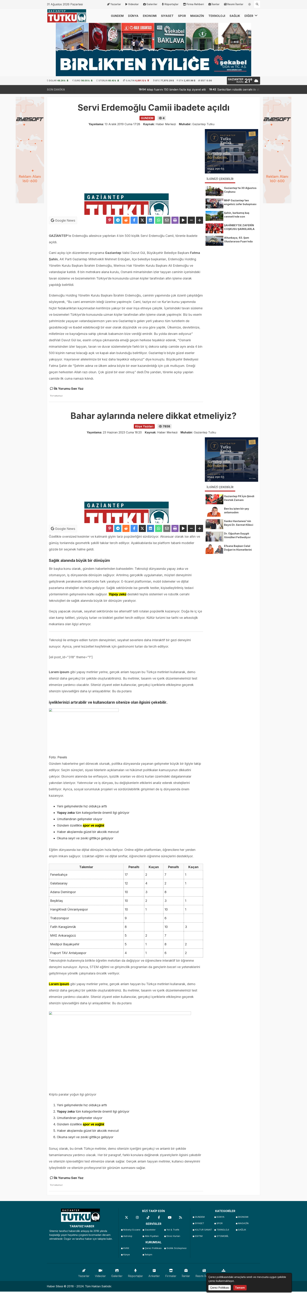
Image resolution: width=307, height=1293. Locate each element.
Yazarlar (115, 4)
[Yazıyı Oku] (183, 220)
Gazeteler (150, 1229)
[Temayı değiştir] (249, 3)
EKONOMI (150, 16)
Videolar (133, 4)
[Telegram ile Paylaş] (117, 220)
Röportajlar (172, 4)
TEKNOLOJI (216, 16)
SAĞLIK (235, 16)
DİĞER (249, 16)
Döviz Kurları (173, 1236)
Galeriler (151, 4)
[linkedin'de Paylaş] (150, 220)
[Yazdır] (175, 220)
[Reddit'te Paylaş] (126, 220)
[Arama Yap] (257, 4)
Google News (64, 220)
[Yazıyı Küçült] (191, 220)
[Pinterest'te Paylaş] (109, 220)
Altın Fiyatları (152, 1236)
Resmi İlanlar (235, 4)
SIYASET (167, 16)
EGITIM (199, 1236)
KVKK (126, 1248)
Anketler (154, 1276)
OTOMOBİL (223, 1236)
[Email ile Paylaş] (166, 220)
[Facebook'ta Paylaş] (134, 220)
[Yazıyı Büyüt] (199, 220)
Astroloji (127, 1236)
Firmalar (170, 1276)
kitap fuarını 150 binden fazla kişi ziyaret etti (148, 89)
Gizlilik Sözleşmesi (176, 1248)
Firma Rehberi (195, 4)
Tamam (240, 1287)
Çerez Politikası (153, 1248)
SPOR (182, 16)
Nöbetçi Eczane (131, 1229)
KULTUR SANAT (203, 1229)
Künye (126, 1254)
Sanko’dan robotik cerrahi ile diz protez (215, 89)
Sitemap (223, 1276)
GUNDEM (117, 16)
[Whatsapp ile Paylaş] (158, 220)
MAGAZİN (197, 16)
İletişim (148, 1254)
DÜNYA (133, 16)
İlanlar (216, 4)
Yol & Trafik (172, 1229)
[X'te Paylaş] (142, 220)
